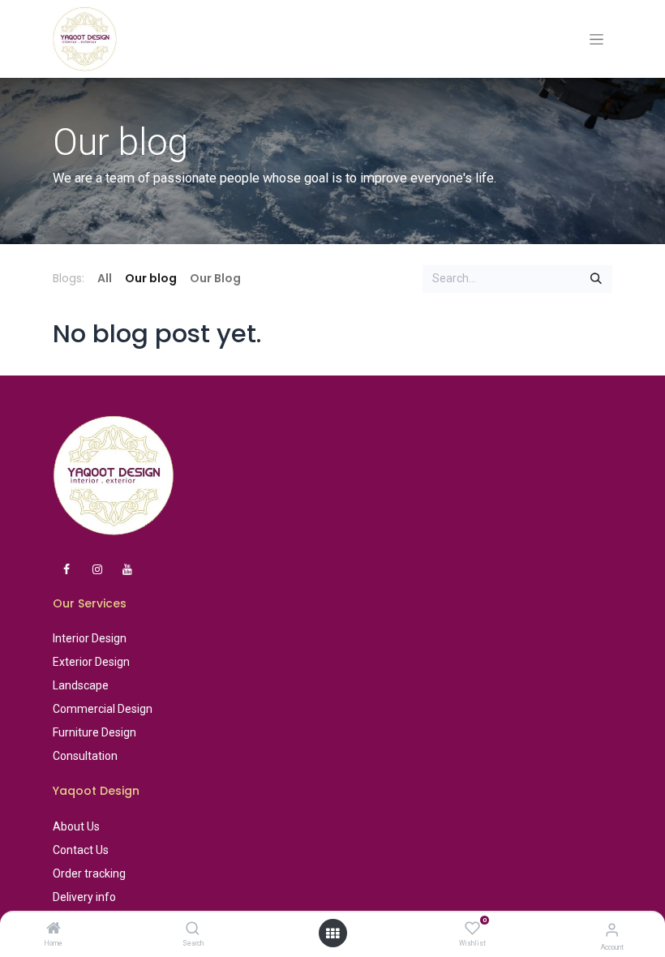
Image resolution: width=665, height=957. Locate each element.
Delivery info (84, 896)
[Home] (53, 929)
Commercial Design (102, 708)
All (104, 278)
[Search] (192, 929)
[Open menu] (332, 933)
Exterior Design (91, 661)
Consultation (85, 755)
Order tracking (89, 873)
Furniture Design (94, 732)
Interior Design (90, 638)
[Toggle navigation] (596, 39)
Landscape (81, 685)
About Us (76, 826)
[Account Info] (612, 930)
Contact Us (81, 849)
